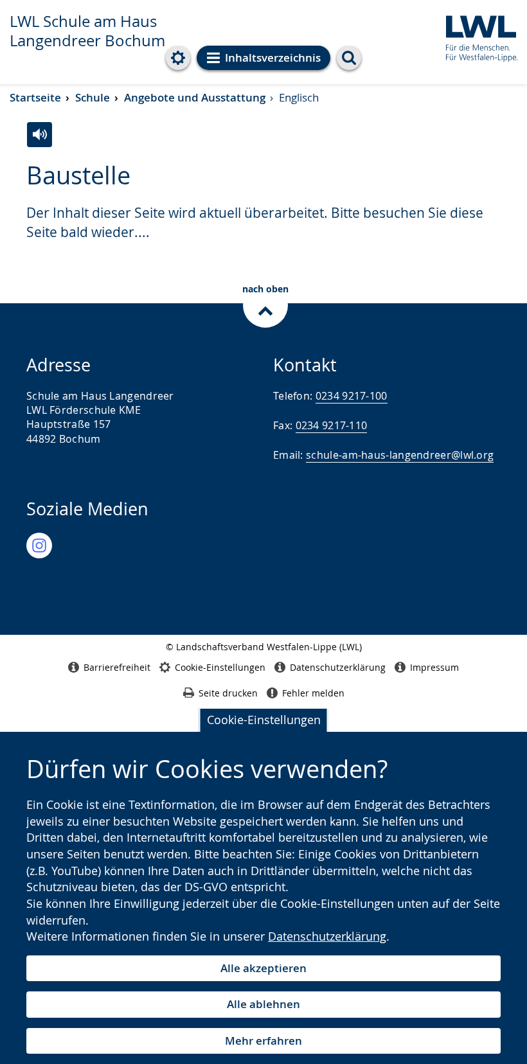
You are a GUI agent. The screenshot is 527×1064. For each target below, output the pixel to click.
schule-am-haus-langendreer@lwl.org (400, 455)
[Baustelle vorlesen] (39, 134)
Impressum (434, 667)
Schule (92, 97)
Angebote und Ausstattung (194, 97)
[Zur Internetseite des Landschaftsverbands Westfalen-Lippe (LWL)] (476, 36)
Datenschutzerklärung (327, 936)
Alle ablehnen (263, 1004)
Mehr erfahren (263, 1040)
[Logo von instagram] (39, 545)
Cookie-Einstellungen (264, 719)
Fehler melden (313, 693)
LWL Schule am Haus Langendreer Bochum (87, 31)
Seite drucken (228, 693)
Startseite (35, 97)
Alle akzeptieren (263, 968)
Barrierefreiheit (117, 667)
